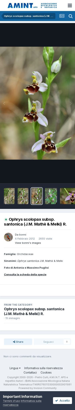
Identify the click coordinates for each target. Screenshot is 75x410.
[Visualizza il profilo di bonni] (8, 237)
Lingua (14, 368)
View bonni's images (28, 242)
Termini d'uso (11, 400)
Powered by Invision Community (38, 388)
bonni (22, 234)
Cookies (46, 372)
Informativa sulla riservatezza (43, 368)
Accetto (64, 400)
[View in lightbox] (37, 103)
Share (19, 341)
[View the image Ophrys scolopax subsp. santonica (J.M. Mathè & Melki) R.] (9, 196)
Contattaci (30, 372)
